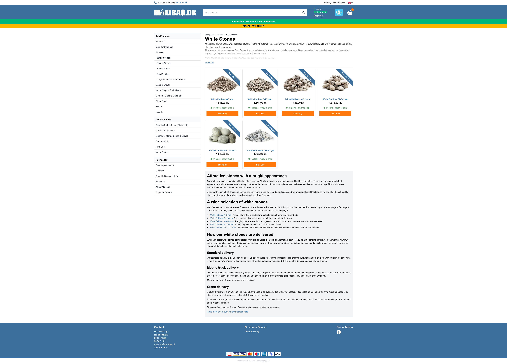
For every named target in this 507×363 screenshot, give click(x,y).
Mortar (159, 106)
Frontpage (209, 34)
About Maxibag (339, 2)
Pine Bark (160, 146)
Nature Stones (163, 63)
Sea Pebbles (163, 73)
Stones (159, 52)
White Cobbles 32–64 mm (222, 224)
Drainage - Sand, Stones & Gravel (172, 135)
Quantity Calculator (165, 165)
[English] (350, 3)
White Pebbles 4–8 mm (220, 214)
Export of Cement (164, 192)
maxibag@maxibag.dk (164, 344)
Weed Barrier (162, 152)
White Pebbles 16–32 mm (222, 221)
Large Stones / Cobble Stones (171, 79)
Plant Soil (160, 41)
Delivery (327, 2)
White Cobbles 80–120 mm (222, 227)
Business (160, 181)
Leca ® (159, 111)
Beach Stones (163, 68)
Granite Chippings (164, 46)
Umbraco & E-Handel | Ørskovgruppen (253, 360)
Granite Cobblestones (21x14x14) (171, 125)
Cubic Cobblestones (165, 130)
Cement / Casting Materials (168, 95)
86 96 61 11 (181, 2)
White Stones (163, 57)
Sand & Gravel (163, 84)
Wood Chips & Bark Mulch (168, 90)
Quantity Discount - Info (167, 176)
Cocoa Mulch (162, 141)
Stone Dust (161, 101)
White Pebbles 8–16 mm (221, 218)
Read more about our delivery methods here (227, 311)
